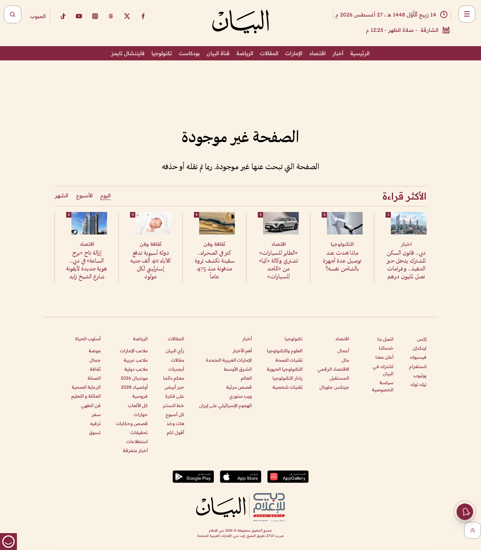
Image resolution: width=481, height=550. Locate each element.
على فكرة (174, 396)
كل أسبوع (175, 414)
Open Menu (467, 14)
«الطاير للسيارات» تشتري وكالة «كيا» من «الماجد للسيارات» (278, 265)
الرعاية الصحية (86, 387)
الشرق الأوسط (238, 369)
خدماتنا (386, 348)
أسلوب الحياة (88, 338)
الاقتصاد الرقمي (333, 369)
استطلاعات (137, 441)
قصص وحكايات (132, 423)
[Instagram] (95, 16)
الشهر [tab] (61, 195)
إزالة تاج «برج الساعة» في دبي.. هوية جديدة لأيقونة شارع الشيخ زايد (86, 265)
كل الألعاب (138, 405)
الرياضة (244, 53)
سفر (96, 414)
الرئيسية (360, 53)
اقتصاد (317, 53)
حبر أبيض (174, 387)
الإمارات (294, 53)
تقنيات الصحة (289, 360)
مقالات (177, 360)
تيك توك (418, 384)
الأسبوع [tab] (84, 195)
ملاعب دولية (136, 369)
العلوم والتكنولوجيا (285, 350)
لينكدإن (420, 348)
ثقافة (95, 369)
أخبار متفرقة (135, 450)
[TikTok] (63, 16)
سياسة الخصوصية (382, 386)
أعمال (343, 350)
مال (345, 360)
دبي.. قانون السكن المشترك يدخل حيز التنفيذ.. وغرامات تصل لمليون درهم (406, 265)
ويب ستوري (240, 396)
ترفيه (95, 423)
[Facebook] (143, 16)
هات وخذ (175, 423)
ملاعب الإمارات (134, 350)
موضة (95, 350)
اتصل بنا (385, 339)
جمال (95, 360)
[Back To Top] (472, 530)
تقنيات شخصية (287, 387)
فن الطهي (91, 405)
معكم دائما (173, 378)
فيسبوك (418, 357)
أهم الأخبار (242, 350)
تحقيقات (139, 432)
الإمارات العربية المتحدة (229, 360)
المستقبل (339, 378)
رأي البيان (175, 350)
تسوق (95, 432)
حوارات (141, 414)
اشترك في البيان (383, 370)
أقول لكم (175, 432)
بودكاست (189, 53)
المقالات (269, 53)
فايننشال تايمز (128, 53)
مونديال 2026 (134, 378)
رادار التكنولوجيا (287, 378)
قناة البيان (218, 53)
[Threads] (111, 16)
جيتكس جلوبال (334, 387)
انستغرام (418, 366)
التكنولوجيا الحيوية (285, 369)
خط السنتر (173, 405)
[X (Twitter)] (127, 16)
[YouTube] (79, 16)
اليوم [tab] (105, 195)
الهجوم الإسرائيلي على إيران (225, 405)
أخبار (338, 53)
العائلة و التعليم (86, 396)
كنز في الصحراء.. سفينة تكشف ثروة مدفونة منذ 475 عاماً (214, 265)
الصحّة (94, 378)
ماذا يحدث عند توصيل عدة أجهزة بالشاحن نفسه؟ (342, 261)
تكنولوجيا (161, 53)
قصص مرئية (239, 387)
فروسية (140, 396)
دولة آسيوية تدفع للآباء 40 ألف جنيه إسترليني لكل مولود (150, 265)
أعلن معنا (384, 357)
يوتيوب (420, 375)
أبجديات (176, 369)
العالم (246, 378)
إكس (422, 339)
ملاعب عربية (136, 360)
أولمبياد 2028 (134, 387)
